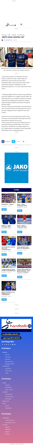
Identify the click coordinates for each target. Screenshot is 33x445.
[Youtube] (13, 345)
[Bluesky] (15, 345)
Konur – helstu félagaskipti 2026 (22, 205)
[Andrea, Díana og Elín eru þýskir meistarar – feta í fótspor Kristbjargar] (24, 263)
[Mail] (7, 345)
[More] (23, 141)
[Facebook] (3, 345)
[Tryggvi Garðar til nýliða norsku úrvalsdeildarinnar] (9, 263)
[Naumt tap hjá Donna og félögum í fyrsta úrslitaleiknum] (9, 286)
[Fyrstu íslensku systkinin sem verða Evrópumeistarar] (9, 240)
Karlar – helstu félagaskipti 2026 (22, 226)
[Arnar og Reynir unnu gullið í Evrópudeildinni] (24, 240)
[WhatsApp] (11, 345)
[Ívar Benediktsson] (3, 40)
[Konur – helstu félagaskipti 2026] (24, 198)
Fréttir (16, 190)
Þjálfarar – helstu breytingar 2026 (6, 226)
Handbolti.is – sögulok (8, 204)
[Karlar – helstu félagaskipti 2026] (24, 219)
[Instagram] (5, 345)
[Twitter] (9, 345)
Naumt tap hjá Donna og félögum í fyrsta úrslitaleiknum (8, 293)
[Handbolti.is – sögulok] (9, 198)
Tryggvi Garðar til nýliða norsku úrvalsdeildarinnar (9, 270)
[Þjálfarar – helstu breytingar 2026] (9, 219)
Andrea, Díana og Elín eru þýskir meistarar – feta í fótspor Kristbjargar (24, 271)
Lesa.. (4, 209)
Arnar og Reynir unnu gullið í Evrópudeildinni (23, 247)
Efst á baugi (4, 206)
